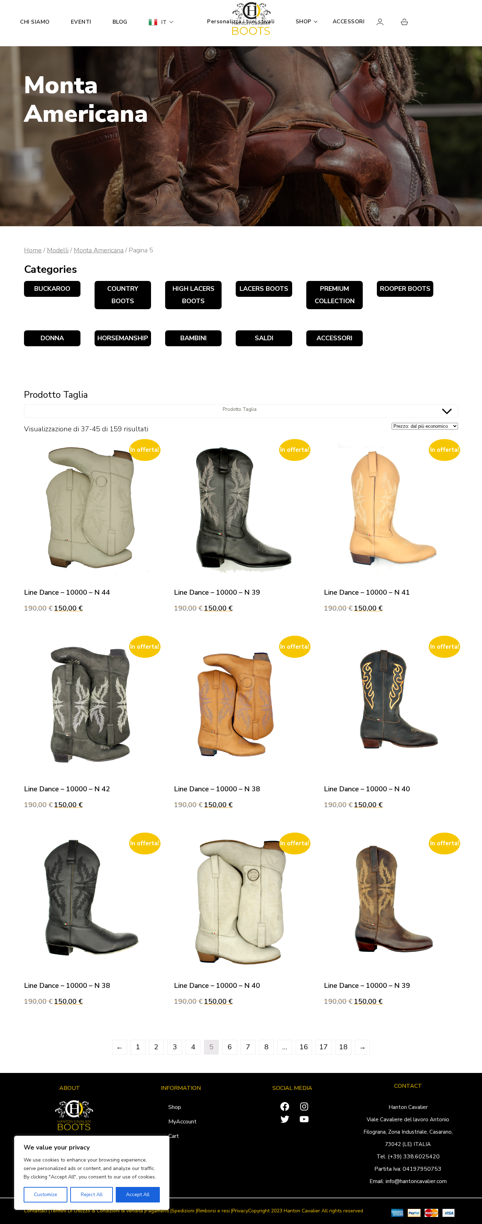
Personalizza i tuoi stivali (241, 21)
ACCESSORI (349, 21)
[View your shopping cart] (404, 23)
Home (33, 250)
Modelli (57, 250)
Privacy (240, 1211)
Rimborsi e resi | (214, 1211)
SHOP (304, 21)
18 (343, 1047)
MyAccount (182, 1122)
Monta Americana (98, 250)
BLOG (120, 21)
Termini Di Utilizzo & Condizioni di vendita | (97, 1211)
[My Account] (386, 23)
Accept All (138, 1194)
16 (304, 1047)
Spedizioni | (184, 1211)
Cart (173, 1136)
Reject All (92, 1194)
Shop (174, 1107)
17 (323, 1047)
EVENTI (81, 21)
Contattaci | (37, 1211)
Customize (45, 1194)
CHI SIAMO (35, 21)
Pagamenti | (158, 1211)
